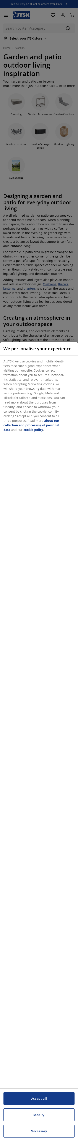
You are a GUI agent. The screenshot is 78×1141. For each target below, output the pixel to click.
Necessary (39, 1131)
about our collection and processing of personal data (31, 425)
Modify (39, 1115)
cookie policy (33, 430)
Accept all (39, 1098)
